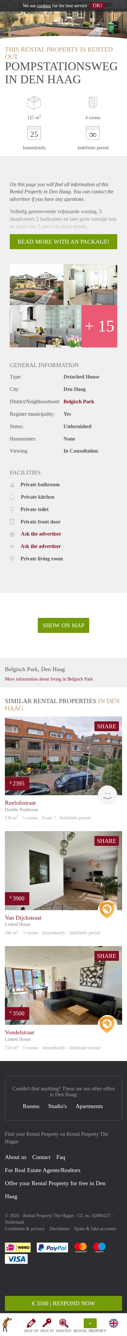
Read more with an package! (63, 241)
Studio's (57, 1106)
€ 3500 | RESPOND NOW (63, 1303)
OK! (97, 5)
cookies (44, 5)
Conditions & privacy (25, 1228)
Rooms (31, 1106)
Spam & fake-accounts (95, 1228)
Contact (41, 1157)
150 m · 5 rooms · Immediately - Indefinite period (52, 1047)
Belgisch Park (79, 401)
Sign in (47, 1331)
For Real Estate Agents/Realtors (42, 1170)
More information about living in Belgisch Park (49, 679)
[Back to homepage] (7, 1325)
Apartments (89, 1106)
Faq (60, 1157)
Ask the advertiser (41, 534)
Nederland (14, 1222)
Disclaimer (59, 1228)
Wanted (63, 1331)
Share (106, 726)
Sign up (31, 1331)
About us (15, 1157)
